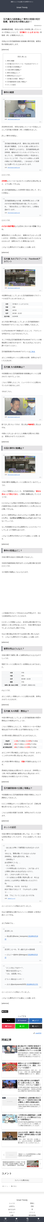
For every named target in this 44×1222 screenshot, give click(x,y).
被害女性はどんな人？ (14, 76)
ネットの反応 (11, 85)
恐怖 (32, 1206)
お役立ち (12, 1206)
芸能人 (6, 1011)
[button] (35, 1026)
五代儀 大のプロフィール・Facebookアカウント (22, 64)
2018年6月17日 (32, 984)
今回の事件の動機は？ (14, 70)
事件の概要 (10, 61)
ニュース (12, 1203)
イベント (32, 1212)
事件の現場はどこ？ (13, 73)
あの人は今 (11, 1209)
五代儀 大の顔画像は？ (14, 67)
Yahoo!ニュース (11, 898)
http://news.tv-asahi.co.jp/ (14, 119)
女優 (11, 1215)
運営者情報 (32, 1215)
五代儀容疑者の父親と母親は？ (17, 82)
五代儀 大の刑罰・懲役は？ (16, 79)
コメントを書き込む (22, 1180)
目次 (19, 56)
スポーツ (12, 1212)
